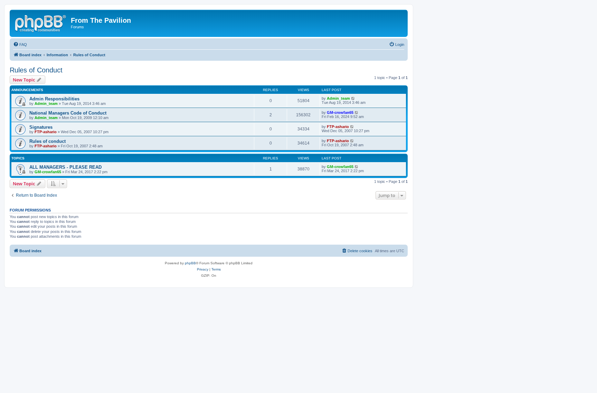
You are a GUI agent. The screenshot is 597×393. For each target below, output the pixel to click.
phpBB (190, 263)
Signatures (41, 127)
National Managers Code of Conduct (67, 113)
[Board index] (41, 22)
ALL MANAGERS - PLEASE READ (65, 167)
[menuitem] (20, 44)
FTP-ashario (46, 132)
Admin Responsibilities (54, 98)
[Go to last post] (353, 98)
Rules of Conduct (36, 70)
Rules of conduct (47, 141)
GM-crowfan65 (340, 112)
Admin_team (46, 103)
